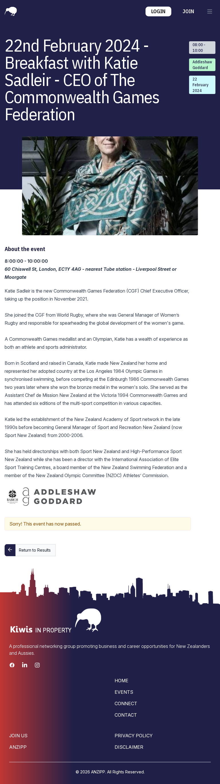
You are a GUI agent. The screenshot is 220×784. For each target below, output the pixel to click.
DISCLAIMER (129, 747)
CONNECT (126, 703)
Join (188, 11)
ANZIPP (18, 747)
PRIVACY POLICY (134, 735)
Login (158, 11)
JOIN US (18, 735)
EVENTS (124, 692)
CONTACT (126, 715)
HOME (121, 680)
